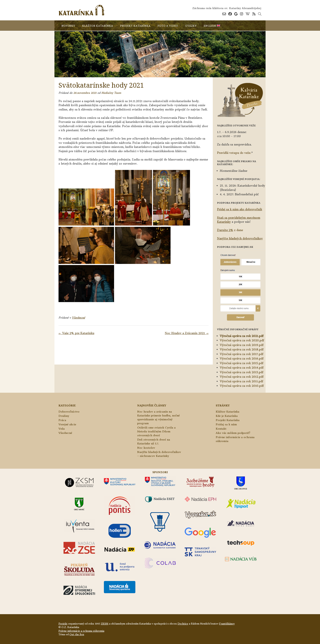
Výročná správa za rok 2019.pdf (242, 345)
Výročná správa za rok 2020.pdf (242, 340)
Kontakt (221, 428)
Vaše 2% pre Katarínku (76, 333)
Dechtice (183, 623)
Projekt (63, 623)
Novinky (68, 25)
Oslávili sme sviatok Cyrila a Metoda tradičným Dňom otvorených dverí (156, 431)
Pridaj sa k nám (226, 424)
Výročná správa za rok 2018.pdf (242, 349)
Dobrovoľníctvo (69, 411)
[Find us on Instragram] (241, 14)
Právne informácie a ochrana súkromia (81, 631)
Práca (62, 420)
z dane (230, 230)
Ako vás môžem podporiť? (233, 433)
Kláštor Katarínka (97, 25)
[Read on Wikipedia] (248, 14)
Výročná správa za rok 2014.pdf (242, 367)
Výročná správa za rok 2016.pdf (242, 358)
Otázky (191, 25)
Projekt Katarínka (135, 25)
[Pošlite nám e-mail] (224, 14)
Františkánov (227, 623)
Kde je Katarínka (227, 416)
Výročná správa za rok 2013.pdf (241, 372)
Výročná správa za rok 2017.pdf (241, 354)
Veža (62, 428)
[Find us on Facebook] (230, 14)
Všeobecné (78, 317)
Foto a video (168, 25)
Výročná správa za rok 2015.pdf (241, 363)
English (210, 25)
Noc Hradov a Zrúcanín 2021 (187, 333)
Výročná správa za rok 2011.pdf (241, 381)
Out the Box (76, 634)
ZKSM (104, 623)
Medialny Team (111, 93)
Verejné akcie (67, 424)
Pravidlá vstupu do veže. (234, 153)
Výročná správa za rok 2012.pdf (242, 376)
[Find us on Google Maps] (236, 14)
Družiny (64, 416)
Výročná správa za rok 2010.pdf (242, 386)
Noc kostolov (146, 447)
